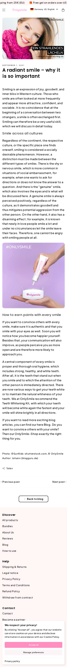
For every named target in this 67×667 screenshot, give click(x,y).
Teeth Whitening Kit (15, 403)
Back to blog (35, 498)
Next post (58, 481)
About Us (8, 532)
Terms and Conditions (16, 585)
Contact (7, 613)
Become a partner (13, 619)
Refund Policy (11, 591)
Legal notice (10, 572)
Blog (47, 424)
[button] (3, 10)
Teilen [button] (9, 468)
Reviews (7, 538)
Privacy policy (12, 661)
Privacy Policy (11, 579)
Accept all (33, 645)
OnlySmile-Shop (26, 434)
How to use (9, 550)
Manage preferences (33, 652)
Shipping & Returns (14, 566)
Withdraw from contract (17, 597)
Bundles (7, 526)
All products (10, 520)
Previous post (11, 481)
